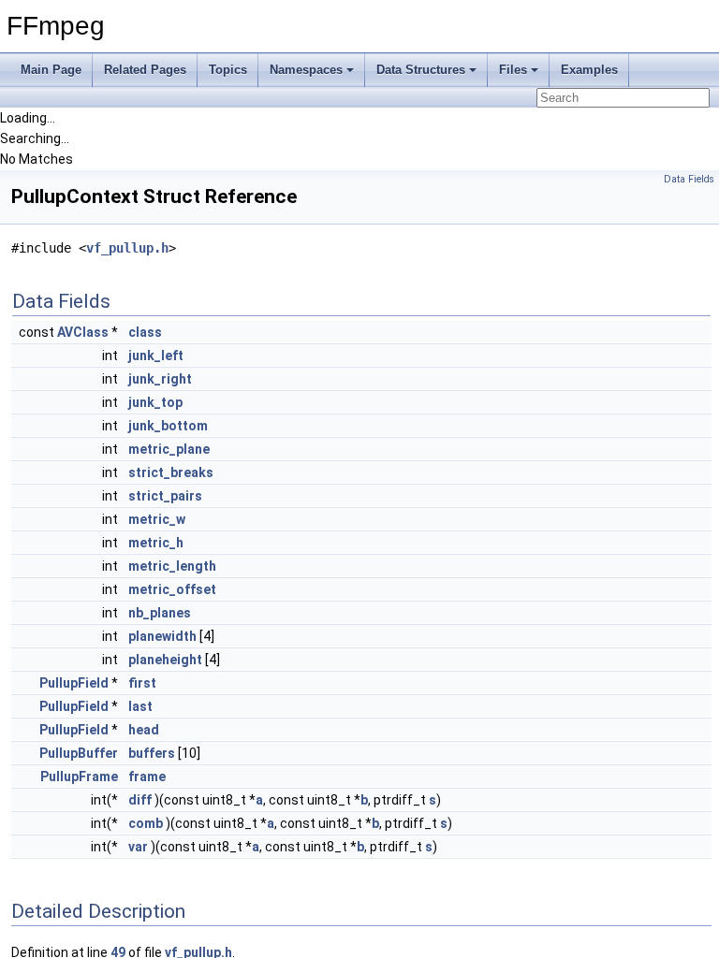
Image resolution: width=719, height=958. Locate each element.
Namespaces (306, 70)
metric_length (172, 566)
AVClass (83, 332)
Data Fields (689, 179)
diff (140, 799)
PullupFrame (79, 776)
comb (145, 823)
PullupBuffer (78, 753)
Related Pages (145, 70)
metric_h (155, 542)
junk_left (155, 355)
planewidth (162, 636)
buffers (151, 753)
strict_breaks (170, 472)
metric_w (156, 519)
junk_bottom (168, 425)
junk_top (155, 402)
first (142, 682)
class (145, 332)
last (140, 706)
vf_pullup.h (127, 247)
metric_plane (169, 449)
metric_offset (172, 589)
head (143, 729)
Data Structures (420, 70)
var (138, 846)
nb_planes (159, 612)
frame (147, 776)
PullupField (74, 682)
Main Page (51, 70)
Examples (589, 70)
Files (513, 70)
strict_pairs (165, 495)
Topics (228, 70)
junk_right (160, 378)
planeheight (165, 659)
